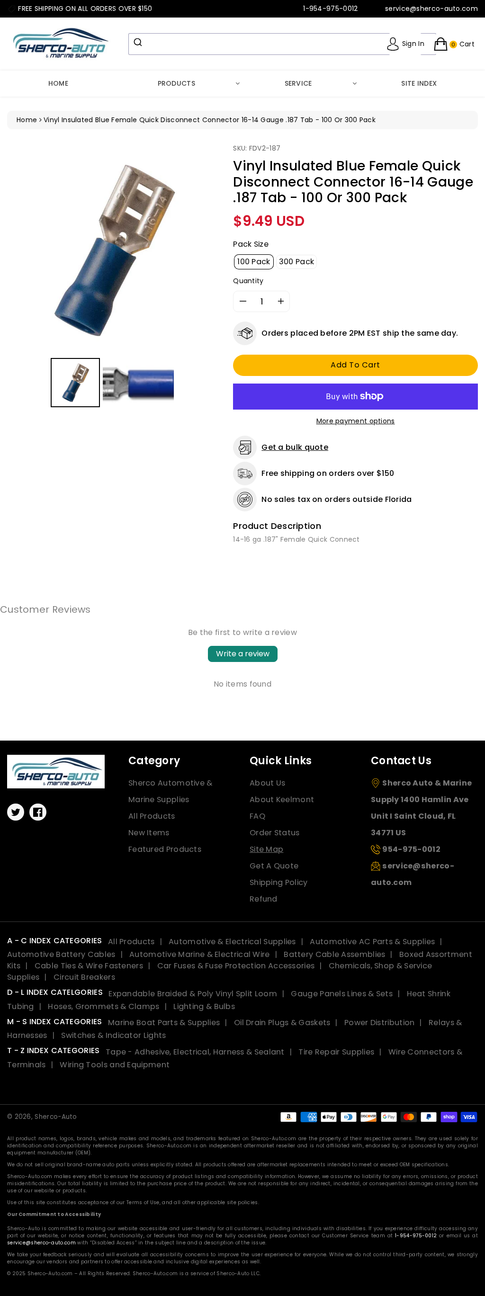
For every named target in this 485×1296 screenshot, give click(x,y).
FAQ (257, 816)
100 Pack (253, 261)
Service (298, 83)
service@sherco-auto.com (41, 1242)
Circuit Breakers (84, 977)
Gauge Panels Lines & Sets (342, 993)
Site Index (419, 83)
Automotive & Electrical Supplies (232, 941)
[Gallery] (113, 276)
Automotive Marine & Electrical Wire (199, 954)
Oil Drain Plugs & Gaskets (282, 1022)
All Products (151, 816)
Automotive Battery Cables (61, 954)
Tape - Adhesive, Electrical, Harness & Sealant (195, 1051)
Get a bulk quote (294, 447)
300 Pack (296, 261)
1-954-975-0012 (416, 1235)
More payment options (355, 421)
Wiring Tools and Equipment (115, 1064)
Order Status (275, 832)
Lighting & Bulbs (204, 1006)
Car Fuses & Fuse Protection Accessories (236, 965)
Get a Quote (274, 865)
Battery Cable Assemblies (334, 954)
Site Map (266, 849)
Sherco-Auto (56, 1116)
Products (176, 83)
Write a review (242, 653)
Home (58, 83)
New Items (149, 832)
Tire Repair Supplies (336, 1051)
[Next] (205, 249)
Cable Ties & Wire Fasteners (89, 965)
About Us (267, 783)
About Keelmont (282, 799)
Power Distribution (379, 1022)
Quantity (248, 281)
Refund (264, 899)
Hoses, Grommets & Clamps (103, 1006)
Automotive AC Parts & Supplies (372, 941)
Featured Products (164, 849)
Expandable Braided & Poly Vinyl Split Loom (192, 993)
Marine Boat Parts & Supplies (164, 1022)
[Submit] (139, 42)
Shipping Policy (279, 882)
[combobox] (282, 44)
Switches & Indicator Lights (113, 1035)
